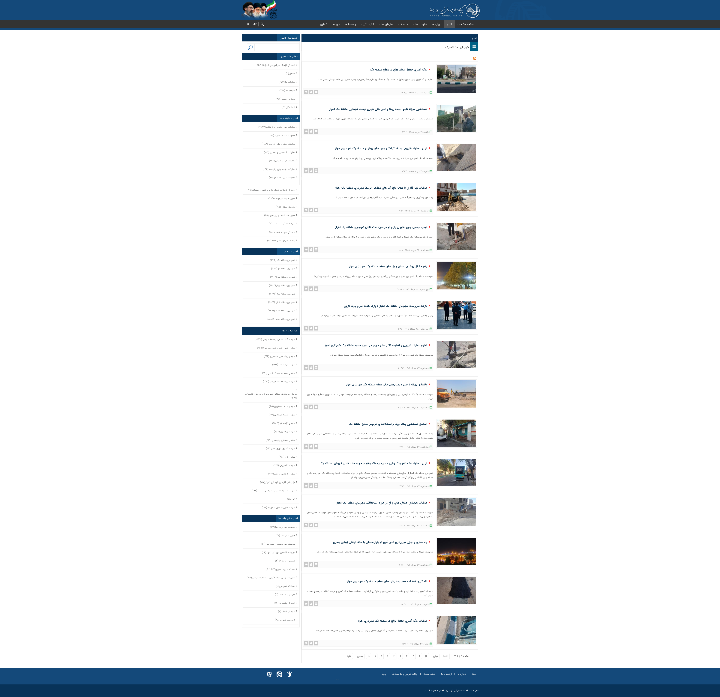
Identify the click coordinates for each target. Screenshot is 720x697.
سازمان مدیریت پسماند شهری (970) (278, 373)
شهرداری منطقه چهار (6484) (282, 285)
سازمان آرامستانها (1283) (283, 423)
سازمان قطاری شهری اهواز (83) (280, 448)
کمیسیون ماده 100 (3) (285, 594)
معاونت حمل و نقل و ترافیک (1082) (278, 144)
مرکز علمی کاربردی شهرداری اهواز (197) (277, 482)
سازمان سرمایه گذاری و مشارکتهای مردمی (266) (273, 490)
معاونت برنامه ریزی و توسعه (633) (279, 169)
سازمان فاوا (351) (287, 457)
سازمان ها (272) (287, 90)
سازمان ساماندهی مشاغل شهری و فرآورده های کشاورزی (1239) (271, 396)
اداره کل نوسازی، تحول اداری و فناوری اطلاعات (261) (271, 190)
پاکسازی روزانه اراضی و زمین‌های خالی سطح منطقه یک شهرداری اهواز (386, 384)
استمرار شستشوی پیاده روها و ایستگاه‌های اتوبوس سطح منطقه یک (388, 424)
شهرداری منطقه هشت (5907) (281, 319)
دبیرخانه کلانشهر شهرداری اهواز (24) (278, 552)
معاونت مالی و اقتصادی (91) (282, 177)
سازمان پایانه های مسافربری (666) (279, 356)
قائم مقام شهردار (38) (285, 620)
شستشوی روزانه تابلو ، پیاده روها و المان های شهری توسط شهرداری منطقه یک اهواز (378, 109)
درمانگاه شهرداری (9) (285, 586)
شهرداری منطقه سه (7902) (282, 277)
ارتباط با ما (446, 674)
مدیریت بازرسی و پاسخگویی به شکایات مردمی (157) (271, 577)
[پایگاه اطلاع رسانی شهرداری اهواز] (454, 10)
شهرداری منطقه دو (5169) (283, 268)
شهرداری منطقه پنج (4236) (282, 294)
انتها (349, 656)
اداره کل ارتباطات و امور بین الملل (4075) (276, 65)
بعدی (360, 656)
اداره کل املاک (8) (286, 611)
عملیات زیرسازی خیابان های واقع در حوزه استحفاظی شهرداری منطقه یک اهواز (381, 503)
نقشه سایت (429, 674)
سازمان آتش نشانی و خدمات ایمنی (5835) (275, 339)
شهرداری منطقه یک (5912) (282, 260)
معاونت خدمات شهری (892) (282, 135)
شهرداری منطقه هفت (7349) (281, 311)
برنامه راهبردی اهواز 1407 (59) (281, 240)
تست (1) (291, 499)
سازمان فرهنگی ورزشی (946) (281, 474)
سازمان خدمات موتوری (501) (282, 406)
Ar (254, 24)
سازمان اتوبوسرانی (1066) (283, 364)
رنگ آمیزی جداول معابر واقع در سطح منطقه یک (398, 69)
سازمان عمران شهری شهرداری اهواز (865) (276, 348)
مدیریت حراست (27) (285, 535)
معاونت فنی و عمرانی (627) (282, 161)
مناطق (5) (290, 73)
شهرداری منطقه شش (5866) (281, 302)
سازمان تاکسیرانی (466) (284, 465)
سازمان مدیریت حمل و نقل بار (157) (278, 507)
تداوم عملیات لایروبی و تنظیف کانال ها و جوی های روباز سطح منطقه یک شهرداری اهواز (376, 345)
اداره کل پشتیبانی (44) (284, 603)
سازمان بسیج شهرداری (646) (282, 415)
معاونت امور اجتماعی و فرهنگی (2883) (277, 127)
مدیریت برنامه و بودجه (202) (281, 198)
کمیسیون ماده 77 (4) (285, 561)
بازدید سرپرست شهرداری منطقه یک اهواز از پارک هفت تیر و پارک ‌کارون (385, 306)
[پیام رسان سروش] (289, 672)
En (247, 24)
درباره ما (462, 674)
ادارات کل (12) (288, 107)
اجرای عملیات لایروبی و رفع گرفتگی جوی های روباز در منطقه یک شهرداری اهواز (381, 148)
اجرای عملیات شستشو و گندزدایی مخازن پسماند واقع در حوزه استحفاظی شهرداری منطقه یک (373, 463)
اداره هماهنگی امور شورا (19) (282, 224)
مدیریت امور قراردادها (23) (282, 527)
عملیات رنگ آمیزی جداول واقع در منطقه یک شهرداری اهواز (392, 621)
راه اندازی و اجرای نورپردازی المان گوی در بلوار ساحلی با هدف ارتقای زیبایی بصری (380, 542)
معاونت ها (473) (287, 82)
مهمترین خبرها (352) (285, 99)
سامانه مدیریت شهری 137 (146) (280, 569)
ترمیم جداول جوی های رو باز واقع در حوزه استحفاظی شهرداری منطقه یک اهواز (381, 227)
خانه (474, 674)
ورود (384, 674)
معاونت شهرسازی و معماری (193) (279, 152)
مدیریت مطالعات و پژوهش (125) (279, 215)
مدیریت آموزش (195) (285, 207)
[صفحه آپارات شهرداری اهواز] (269, 672)
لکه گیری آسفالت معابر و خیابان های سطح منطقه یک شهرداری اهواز (387, 581)
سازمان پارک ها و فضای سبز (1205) (279, 381)
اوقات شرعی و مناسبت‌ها (405, 674)
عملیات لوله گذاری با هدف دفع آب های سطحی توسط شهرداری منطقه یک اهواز (381, 188)
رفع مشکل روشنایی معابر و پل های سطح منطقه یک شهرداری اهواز (388, 266)
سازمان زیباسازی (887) (284, 431)
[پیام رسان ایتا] (279, 672)
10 (369, 656)
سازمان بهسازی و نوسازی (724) (280, 440)
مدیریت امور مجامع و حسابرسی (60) (278, 544)
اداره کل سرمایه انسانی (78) (282, 232)
